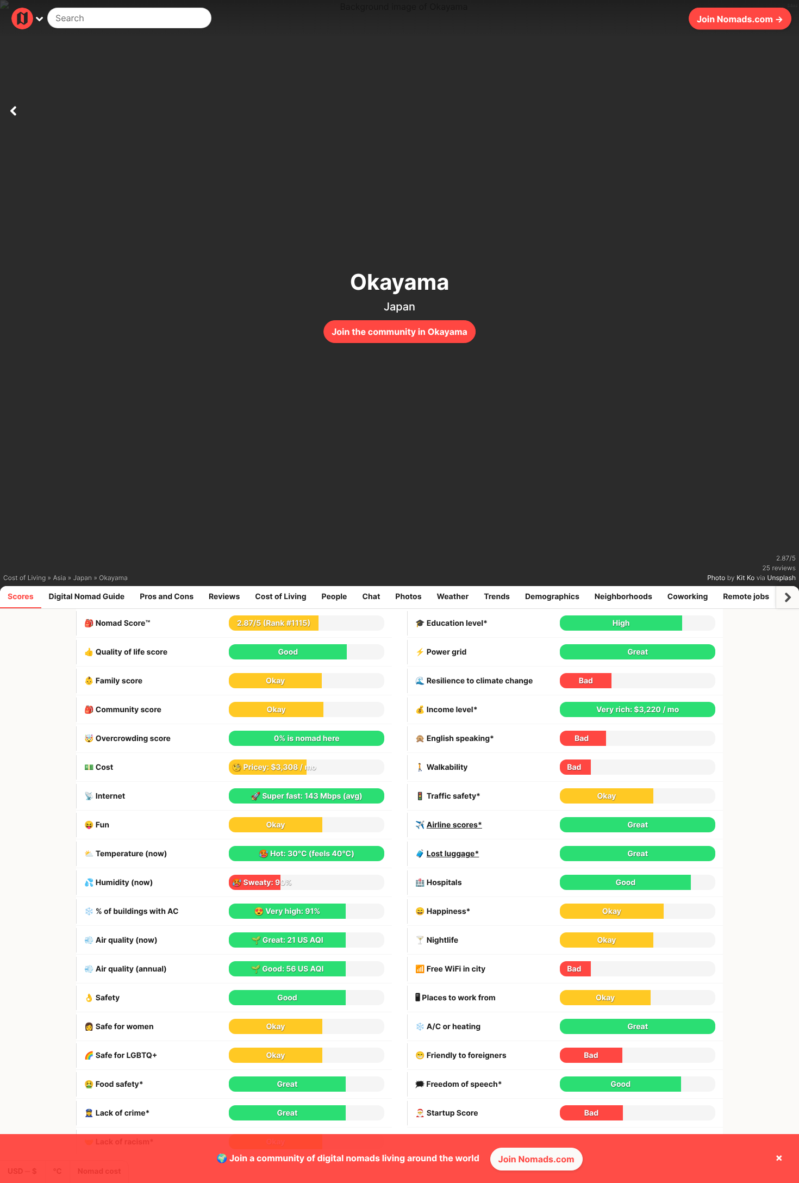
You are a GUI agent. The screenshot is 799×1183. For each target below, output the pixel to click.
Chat (371, 596)
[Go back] (13, 108)
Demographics (552, 596)
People (334, 596)
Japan (399, 306)
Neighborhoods (623, 596)
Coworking (687, 596)
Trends (497, 596)
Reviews (224, 596)
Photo (716, 578)
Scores (21, 596)
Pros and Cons (166, 596)
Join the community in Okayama (399, 331)
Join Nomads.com (536, 1159)
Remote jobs (746, 596)
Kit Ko (745, 578)
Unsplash (781, 578)
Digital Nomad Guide (87, 596)
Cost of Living (280, 596)
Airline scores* (454, 825)
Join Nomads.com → (740, 18)
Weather (453, 596)
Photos (408, 596)
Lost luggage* (453, 853)
